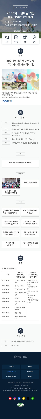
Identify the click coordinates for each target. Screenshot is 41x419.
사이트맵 (30, 376)
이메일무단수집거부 (11, 376)
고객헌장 (11, 366)
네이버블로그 (32, 398)
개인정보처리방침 (11, 371)
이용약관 (30, 366)
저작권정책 (29, 371)
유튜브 (10, 398)
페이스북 (19, 398)
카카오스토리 (23, 398)
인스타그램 (14, 398)
